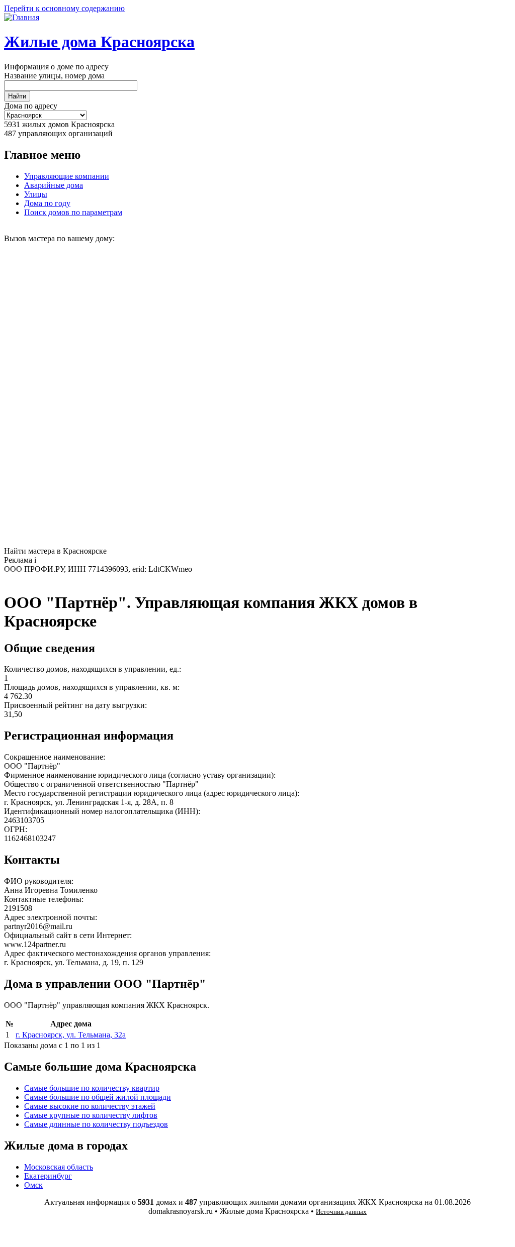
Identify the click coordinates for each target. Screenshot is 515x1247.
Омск (33, 1185)
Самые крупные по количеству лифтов (90, 1115)
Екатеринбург (48, 1176)
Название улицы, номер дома (54, 75)
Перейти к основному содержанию (64, 8)
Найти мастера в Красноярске (55, 551)
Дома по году (47, 203)
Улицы (35, 194)
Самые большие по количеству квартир (91, 1088)
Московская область (58, 1167)
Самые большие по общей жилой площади (97, 1097)
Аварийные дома (53, 185)
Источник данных (341, 1211)
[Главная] (21, 17)
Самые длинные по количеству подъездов (96, 1124)
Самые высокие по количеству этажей (89, 1106)
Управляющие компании (66, 176)
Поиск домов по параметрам (73, 212)
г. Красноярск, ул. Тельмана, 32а (71, 1034)
